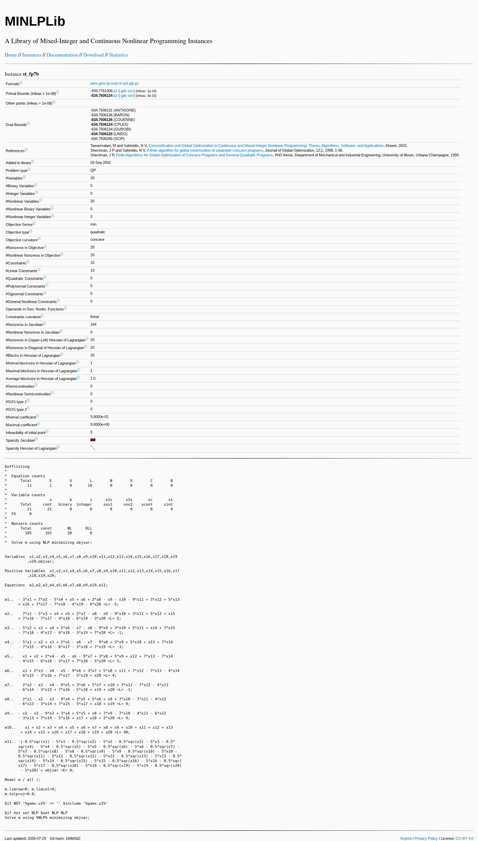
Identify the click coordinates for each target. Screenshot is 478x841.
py (137, 83)
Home (11, 54)
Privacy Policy (426, 839)
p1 (116, 91)
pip (131, 83)
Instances (31, 54)
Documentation (62, 54)
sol (130, 91)
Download (93, 54)
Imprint (406, 839)
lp (108, 83)
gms (102, 83)
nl (120, 83)
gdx (124, 91)
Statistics (118, 54)
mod (114, 83)
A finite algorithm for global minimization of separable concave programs (205, 150)
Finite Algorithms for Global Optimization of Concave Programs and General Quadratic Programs (194, 155)
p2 (116, 96)
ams (94, 83)
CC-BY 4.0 (464, 839)
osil (125, 83)
